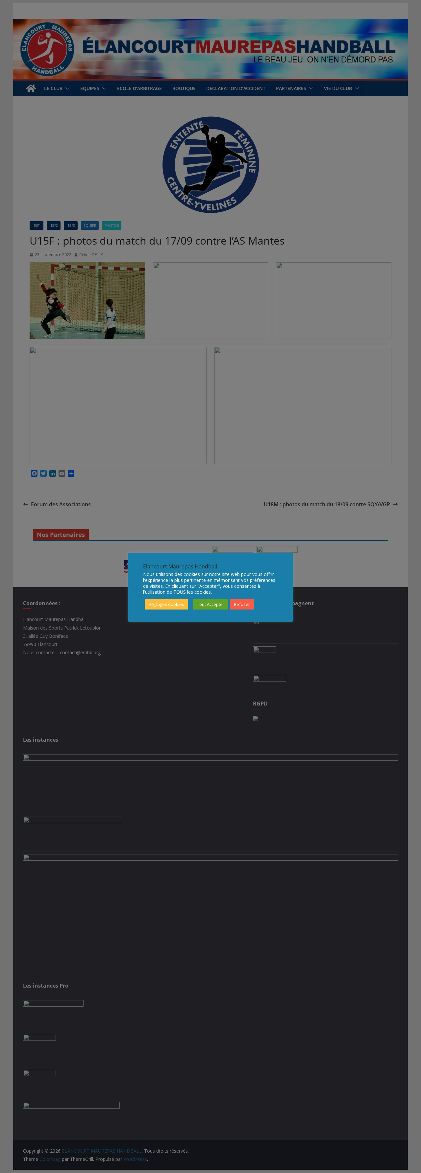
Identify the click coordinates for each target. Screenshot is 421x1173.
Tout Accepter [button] (210, 604)
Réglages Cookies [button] (166, 604)
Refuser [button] (242, 604)
